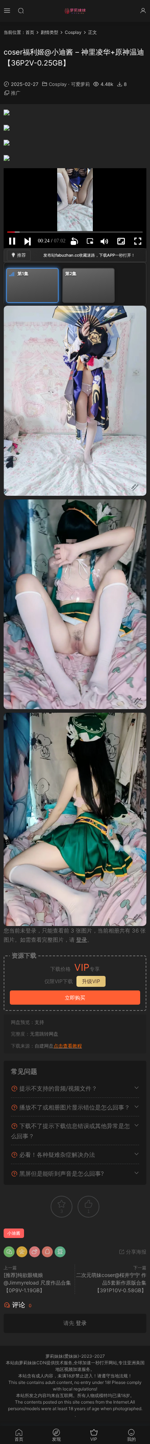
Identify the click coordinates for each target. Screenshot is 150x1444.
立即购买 (75, 997)
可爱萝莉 (80, 84)
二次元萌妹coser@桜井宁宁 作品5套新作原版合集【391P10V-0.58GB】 (111, 1282)
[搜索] (20, 10)
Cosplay (58, 84)
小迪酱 (13, 1233)
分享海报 (135, 1252)
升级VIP (91, 981)
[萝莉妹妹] (75, 11)
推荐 (21, 255)
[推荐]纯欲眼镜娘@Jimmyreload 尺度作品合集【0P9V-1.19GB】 (37, 1282)
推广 (15, 93)
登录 (81, 939)
